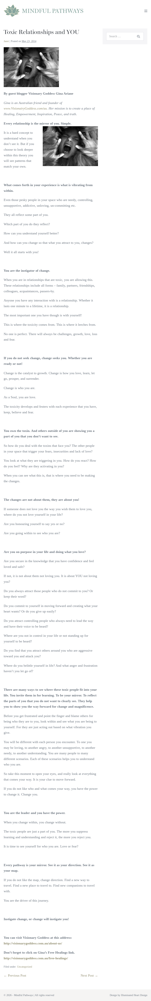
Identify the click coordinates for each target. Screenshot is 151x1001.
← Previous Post (15, 975)
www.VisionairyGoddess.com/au (25, 108)
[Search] (138, 36)
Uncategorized (24, 966)
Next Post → (89, 975)
